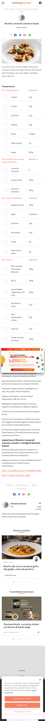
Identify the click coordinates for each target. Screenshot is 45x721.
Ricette (13, 9)
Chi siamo (21, 670)
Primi (18, 9)
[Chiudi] (40, 679)
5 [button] (23, 582)
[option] (21, 557)
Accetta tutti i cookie (22, 699)
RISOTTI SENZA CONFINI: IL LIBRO (16, 475)
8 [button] (30, 582)
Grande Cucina (14, 632)
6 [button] (25, 582)
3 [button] (18, 582)
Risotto (35, 485)
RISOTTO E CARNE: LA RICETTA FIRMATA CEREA (21, 470)
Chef (12, 506)
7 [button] (27, 582)
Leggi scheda (38, 507)
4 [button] (20, 582)
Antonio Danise (21, 27)
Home (6, 9)
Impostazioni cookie (22, 712)
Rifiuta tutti (22, 705)
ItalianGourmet (11, 575)
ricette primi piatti (23, 485)
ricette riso (10, 485)
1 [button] (13, 582)
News (5, 632)
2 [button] (15, 582)
